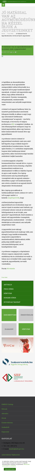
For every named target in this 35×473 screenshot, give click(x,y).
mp (13, 52)
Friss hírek (10, 33)
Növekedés (11, 269)
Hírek (4, 418)
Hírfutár (8, 293)
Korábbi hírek (10, 298)
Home (3, 33)
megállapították (14, 198)
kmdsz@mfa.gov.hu (16, 449)
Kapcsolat (5, 432)
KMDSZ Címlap (7, 404)
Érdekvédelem (7, 423)
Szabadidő (5, 427)
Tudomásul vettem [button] (10, 469)
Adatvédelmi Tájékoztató (11, 455)
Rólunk (4, 409)
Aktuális (8, 285)
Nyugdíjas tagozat (12, 302)
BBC (12, 124)
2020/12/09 (6, 52)
